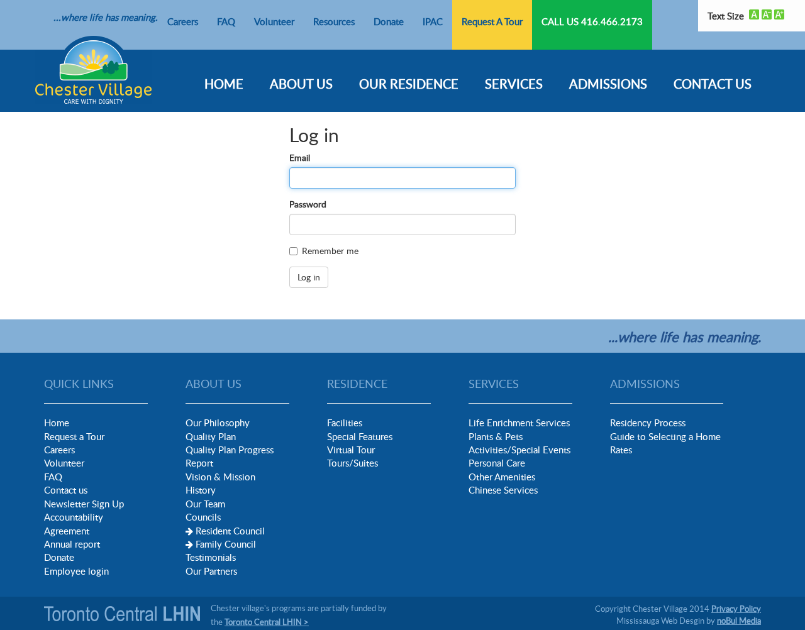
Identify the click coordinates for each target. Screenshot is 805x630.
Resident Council (230, 530)
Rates (621, 449)
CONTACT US (713, 83)
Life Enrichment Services (519, 422)
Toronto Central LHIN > (267, 621)
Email (299, 157)
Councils (203, 517)
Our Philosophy (218, 422)
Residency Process (648, 422)
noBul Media (739, 620)
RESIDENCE (357, 383)
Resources (334, 21)
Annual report (72, 544)
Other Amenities (502, 476)
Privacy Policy (736, 608)
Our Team (205, 503)
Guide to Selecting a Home (665, 436)
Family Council (226, 544)
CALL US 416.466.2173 (592, 21)
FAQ (226, 21)
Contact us (65, 490)
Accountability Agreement (73, 523)
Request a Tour (74, 436)
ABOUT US (301, 83)
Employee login (76, 571)
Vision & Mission (220, 476)
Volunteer (274, 21)
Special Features (359, 436)
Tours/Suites (352, 462)
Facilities (344, 422)
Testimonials (211, 557)
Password (307, 204)
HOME (223, 83)
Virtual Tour (351, 449)
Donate (389, 21)
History (201, 490)
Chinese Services (503, 490)
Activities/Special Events (519, 449)
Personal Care (497, 462)
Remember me (330, 251)
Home (56, 422)
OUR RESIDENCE (408, 83)
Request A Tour (492, 21)
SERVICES (514, 83)
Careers (182, 21)
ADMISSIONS (608, 83)
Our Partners (211, 571)
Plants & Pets (496, 436)
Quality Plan (211, 436)
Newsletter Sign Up (84, 503)
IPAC (433, 21)
